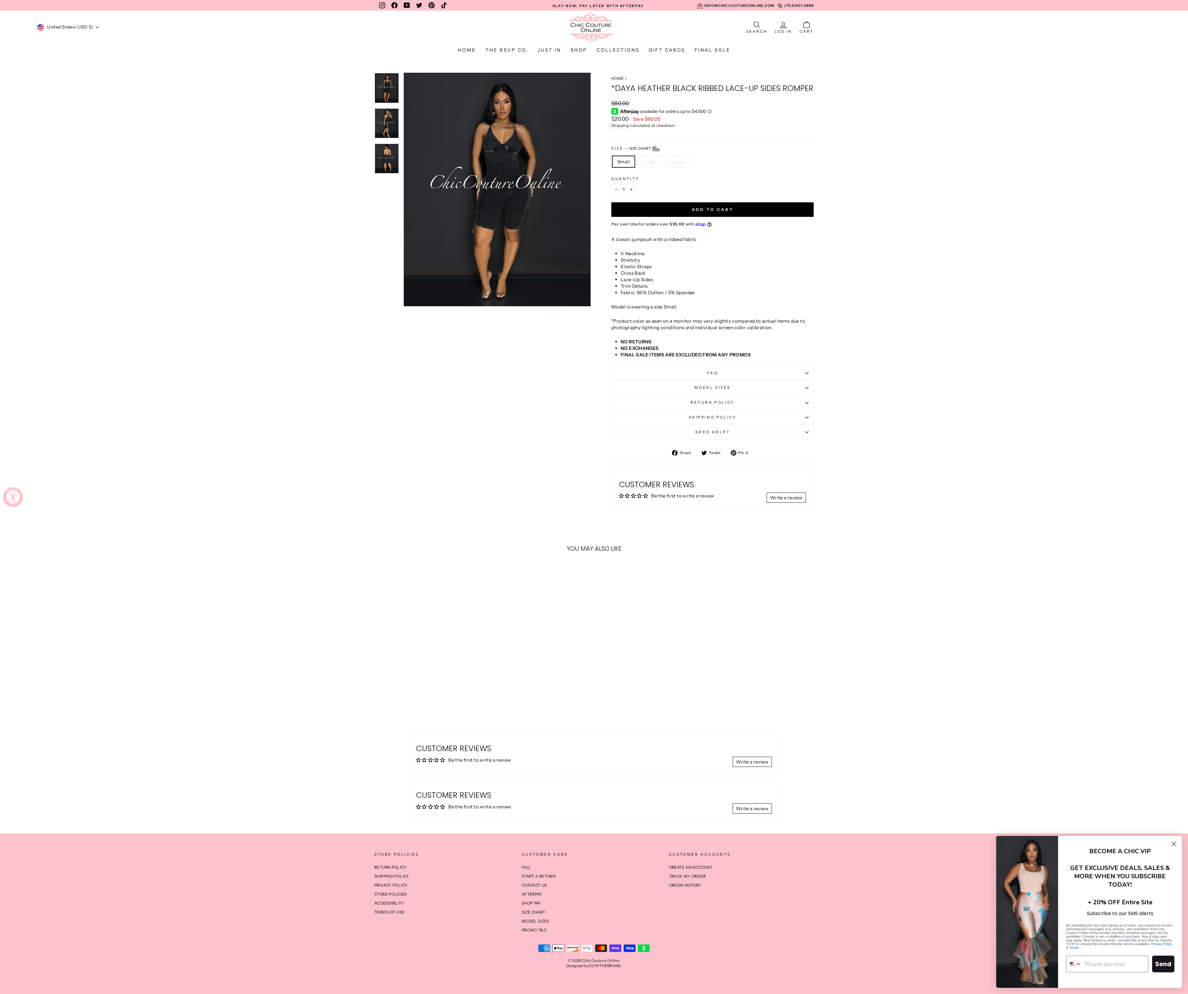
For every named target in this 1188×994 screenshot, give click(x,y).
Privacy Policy (1161, 944)
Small (623, 162)
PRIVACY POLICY (390, 885)
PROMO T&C (534, 930)
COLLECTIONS (617, 50)
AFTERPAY (532, 894)
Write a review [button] (786, 498)
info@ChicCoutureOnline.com (739, 5)
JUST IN (549, 50)
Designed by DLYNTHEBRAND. (594, 965)
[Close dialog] (1174, 843)
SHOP (578, 50)
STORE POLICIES (390, 894)
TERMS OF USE (389, 912)
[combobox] (1074, 964)
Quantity (625, 178)
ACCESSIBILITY (389, 903)
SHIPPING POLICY (713, 417)
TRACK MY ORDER (687, 876)
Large (678, 162)
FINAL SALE (712, 50)
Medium (651, 162)
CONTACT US (534, 885)
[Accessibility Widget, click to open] (13, 497)
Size (631, 148)
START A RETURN (538, 876)
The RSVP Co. (506, 50)
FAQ (712, 373)
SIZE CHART (533, 912)
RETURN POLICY (712, 402)
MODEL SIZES (713, 387)
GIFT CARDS (667, 50)
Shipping (620, 125)
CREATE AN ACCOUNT (690, 867)
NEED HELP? (712, 432)
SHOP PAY (531, 903)
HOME (467, 50)
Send (1163, 964)
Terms (1074, 947)
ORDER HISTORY (685, 885)
